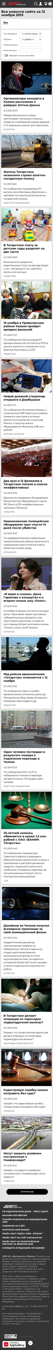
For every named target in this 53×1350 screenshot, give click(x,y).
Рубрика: (8, 39)
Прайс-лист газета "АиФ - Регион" (22, 1233)
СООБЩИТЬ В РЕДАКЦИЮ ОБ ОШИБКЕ (23, 1248)
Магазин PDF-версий (14, 1215)
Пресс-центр (40, 1211)
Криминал (10, 552)
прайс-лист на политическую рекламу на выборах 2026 (20, 1242)
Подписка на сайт (13, 1226)
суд (6, 881)
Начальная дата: (11, 45)
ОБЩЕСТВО (10, 276)
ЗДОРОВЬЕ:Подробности (18, 1043)
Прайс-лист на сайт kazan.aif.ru (22, 1237)
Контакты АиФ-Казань (15, 1229)
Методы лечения (14, 434)
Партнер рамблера (26, 1336)
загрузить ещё (27, 1192)
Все (6, 22)
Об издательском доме (16, 1211)
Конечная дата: (10, 50)
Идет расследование (16, 203)
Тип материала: (10, 34)
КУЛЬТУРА (9, 129)
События (9, 512)
